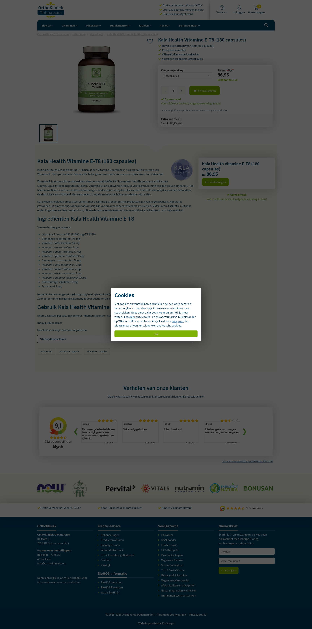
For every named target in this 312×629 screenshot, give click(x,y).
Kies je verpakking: (172, 70)
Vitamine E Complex (97, 351)
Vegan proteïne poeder (175, 580)
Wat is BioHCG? (110, 592)
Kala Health (46, 351)
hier (132, 317)
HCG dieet (167, 535)
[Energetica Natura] (189, 491)
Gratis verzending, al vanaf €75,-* (182, 5)
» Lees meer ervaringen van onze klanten (247, 461)
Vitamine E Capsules (69, 351)
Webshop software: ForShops (156, 623)
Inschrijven (229, 570)
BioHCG (46, 25)
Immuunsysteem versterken (178, 595)
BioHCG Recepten (112, 587)
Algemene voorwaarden (171, 614)
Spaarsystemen (110, 545)
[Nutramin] (155, 490)
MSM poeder (168, 540)
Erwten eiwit (169, 545)
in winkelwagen (206, 91)
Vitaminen (68, 25)
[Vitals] (120, 490)
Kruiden (144, 25)
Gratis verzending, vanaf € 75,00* (60, 508)
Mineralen (92, 25)
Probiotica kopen (172, 555)
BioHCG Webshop (111, 582)
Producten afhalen (112, 540)
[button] (48, 133)
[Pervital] (86, 490)
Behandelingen (188, 25)
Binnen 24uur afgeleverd (177, 14)
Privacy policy (197, 614)
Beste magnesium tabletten (178, 590)
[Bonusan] (223, 489)
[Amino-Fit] (45, 495)
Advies (164, 25)
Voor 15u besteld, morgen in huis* (183, 9)
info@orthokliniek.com (51, 563)
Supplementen (119, 25)
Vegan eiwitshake (172, 560)
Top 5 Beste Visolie (173, 570)
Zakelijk (105, 565)
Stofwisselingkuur (172, 565)
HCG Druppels (169, 550)
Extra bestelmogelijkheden (118, 555)
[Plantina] (258, 492)
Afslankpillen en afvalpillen (178, 585)
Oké (156, 334)
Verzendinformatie (112, 550)
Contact (106, 560)
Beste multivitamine (174, 575)
